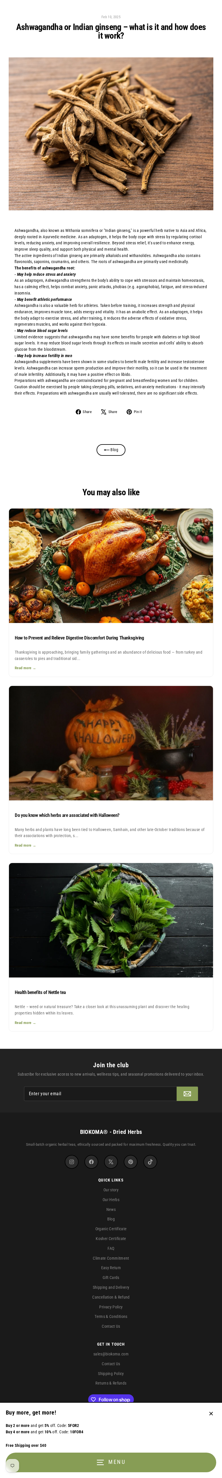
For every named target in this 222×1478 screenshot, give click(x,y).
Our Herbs (111, 1199)
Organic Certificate (111, 1228)
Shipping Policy (111, 1373)
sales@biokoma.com (111, 1354)
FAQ (111, 1248)
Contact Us (111, 1326)
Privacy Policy (111, 1307)
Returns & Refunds (110, 1383)
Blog (114, 449)
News (111, 1209)
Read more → (25, 668)
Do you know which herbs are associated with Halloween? (67, 815)
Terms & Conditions (111, 1316)
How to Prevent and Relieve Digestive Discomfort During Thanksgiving (79, 638)
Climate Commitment (111, 1258)
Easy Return (111, 1267)
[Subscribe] (187, 1094)
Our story (111, 1190)
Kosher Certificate (111, 1238)
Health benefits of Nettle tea (40, 992)
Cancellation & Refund (111, 1297)
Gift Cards (111, 1277)
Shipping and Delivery (111, 1287)
